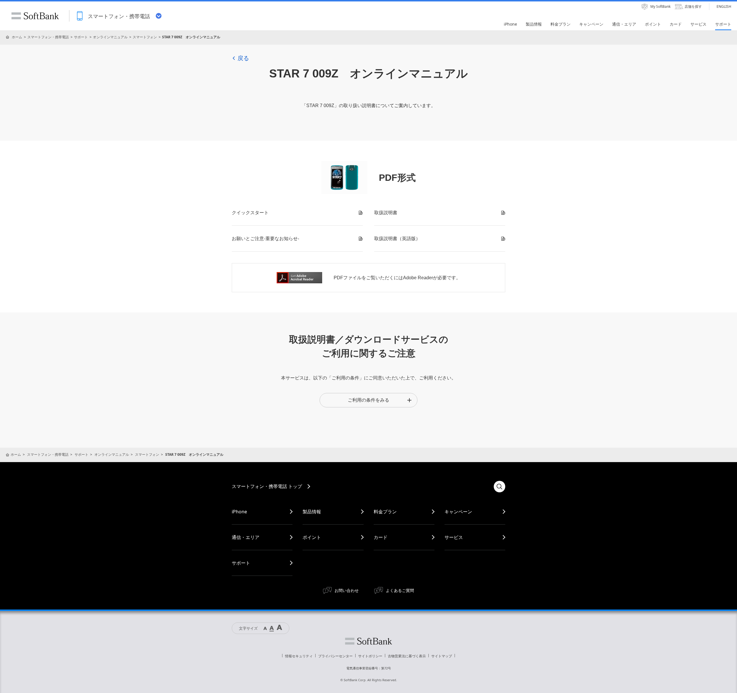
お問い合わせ (347, 590)
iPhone (239, 511)
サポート (81, 37)
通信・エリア (245, 537)
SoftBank (35, 16)
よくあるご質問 (400, 590)
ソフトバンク (368, 641)
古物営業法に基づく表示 (407, 656)
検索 (499, 486)
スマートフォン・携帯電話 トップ (267, 486)
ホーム (17, 37)
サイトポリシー (370, 656)
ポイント (312, 537)
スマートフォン (145, 37)
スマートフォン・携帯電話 (48, 37)
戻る (243, 58)
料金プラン (385, 511)
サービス (454, 537)
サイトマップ (441, 656)
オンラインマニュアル (110, 37)
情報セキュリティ (299, 656)
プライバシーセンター (335, 656)
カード (381, 537)
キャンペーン (458, 511)
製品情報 (312, 511)
